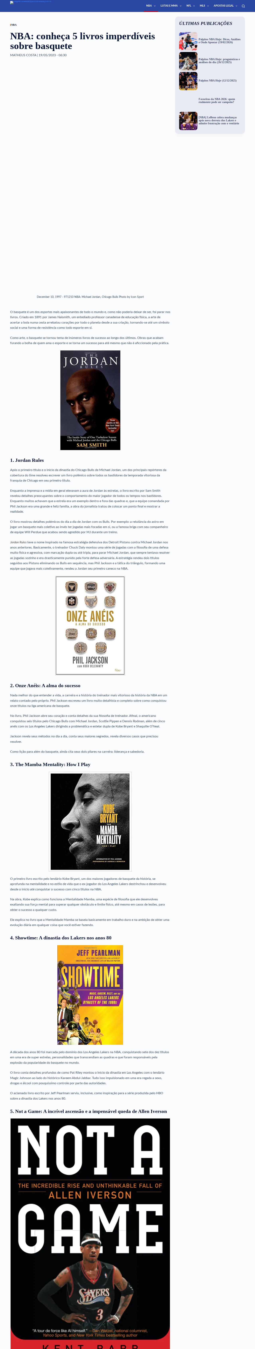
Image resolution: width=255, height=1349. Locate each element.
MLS (202, 6)
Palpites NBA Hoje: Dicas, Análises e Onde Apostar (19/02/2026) (219, 41)
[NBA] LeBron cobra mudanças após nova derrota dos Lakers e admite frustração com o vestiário (219, 120)
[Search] (243, 6)
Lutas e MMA (169, 6)
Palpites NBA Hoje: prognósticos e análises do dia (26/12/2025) (219, 61)
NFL (188, 6)
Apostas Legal (224, 6)
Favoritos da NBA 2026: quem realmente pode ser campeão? (217, 101)
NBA (149, 6)
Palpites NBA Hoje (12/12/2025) (218, 80)
